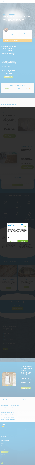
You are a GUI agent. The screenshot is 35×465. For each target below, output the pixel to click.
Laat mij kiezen (12, 241)
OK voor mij (23, 241)
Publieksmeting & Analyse (11, 237)
